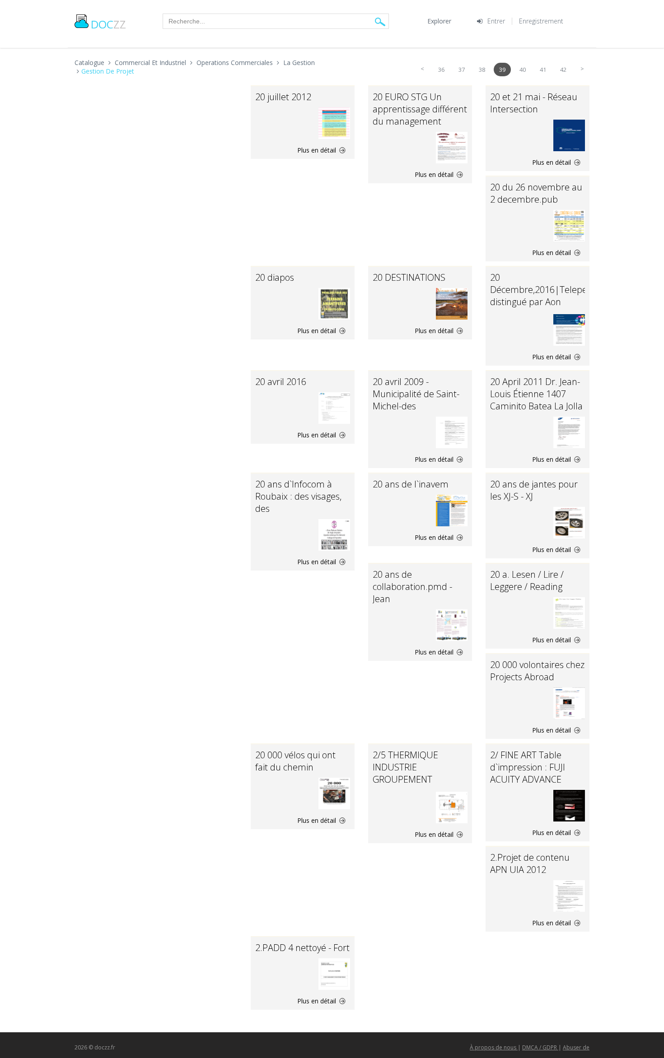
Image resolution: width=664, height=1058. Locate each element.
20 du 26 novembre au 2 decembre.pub (536, 193)
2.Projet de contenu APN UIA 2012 (530, 863)
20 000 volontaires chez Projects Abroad (537, 671)
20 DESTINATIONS (409, 277)
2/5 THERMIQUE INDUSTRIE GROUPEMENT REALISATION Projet (412, 773)
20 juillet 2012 (283, 97)
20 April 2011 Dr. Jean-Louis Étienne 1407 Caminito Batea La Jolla (536, 394)
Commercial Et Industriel (150, 62)
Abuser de (576, 1047)
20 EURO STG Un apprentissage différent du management (420, 109)
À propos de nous (494, 1047)
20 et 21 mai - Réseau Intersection (533, 103)
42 (563, 69)
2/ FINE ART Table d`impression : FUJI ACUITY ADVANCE (527, 767)
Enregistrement (541, 21)
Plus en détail (317, 150)
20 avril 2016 (280, 382)
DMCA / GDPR (540, 1047)
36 (441, 69)
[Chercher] (380, 21)
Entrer (496, 21)
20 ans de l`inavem (411, 484)
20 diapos (274, 277)
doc (108, 24)
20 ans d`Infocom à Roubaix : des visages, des (298, 496)
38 (482, 69)
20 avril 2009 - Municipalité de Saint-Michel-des (416, 394)
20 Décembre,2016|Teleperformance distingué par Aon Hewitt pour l (560, 295)
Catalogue (89, 62)
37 (461, 69)
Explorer (439, 21)
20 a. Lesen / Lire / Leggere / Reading (527, 580)
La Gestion (299, 62)
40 (522, 69)
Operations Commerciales (234, 62)
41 (543, 69)
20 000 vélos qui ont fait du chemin (295, 761)
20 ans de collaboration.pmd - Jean (412, 586)
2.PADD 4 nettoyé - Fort (302, 948)
